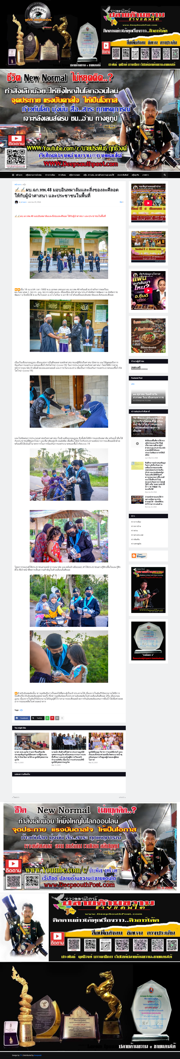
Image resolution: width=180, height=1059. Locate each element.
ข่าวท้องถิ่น (135, 539)
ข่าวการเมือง (136, 522)
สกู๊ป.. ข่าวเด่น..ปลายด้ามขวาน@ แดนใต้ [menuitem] (99, 175)
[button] (14, 175)
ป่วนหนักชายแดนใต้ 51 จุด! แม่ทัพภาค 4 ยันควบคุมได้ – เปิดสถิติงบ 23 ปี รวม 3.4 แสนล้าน (154, 500)
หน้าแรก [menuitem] (19, 175)
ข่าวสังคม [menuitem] (62, 175)
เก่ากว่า (122, 797)
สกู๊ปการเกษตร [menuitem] (74, 175)
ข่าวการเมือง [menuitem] (50, 175)
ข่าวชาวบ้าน (136, 526)
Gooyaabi (38, 1055)
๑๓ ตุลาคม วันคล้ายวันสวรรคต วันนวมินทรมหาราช (148, 396)
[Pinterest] (52, 718)
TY (21, 1055)
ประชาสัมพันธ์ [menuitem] (122, 175)
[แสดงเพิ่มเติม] (62, 718)
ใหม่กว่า (16, 797)
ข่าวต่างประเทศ (137, 535)
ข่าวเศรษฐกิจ (136, 544)
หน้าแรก (18, 184)
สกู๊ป (24, 184)
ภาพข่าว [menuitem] (145, 175)
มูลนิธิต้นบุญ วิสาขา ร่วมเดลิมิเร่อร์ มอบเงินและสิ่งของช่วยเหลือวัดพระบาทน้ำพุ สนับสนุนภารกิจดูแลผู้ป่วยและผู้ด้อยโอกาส (105, 756)
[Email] (57, 718)
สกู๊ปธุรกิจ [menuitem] (135, 175)
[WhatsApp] (47, 718)
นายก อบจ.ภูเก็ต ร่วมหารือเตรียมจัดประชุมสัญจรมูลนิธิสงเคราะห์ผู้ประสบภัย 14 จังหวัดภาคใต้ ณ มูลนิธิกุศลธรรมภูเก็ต (31, 756)
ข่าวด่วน (134, 531)
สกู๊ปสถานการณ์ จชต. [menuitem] (34, 175)
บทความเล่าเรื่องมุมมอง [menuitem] (26, 181)
